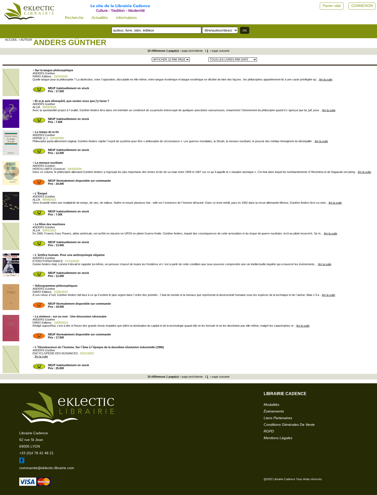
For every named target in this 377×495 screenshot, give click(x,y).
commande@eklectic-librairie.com (46, 468)
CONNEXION (362, 6)
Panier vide (332, 6)
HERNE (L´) (40, 138)
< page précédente (191, 50)
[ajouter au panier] (39, 91)
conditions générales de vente (289, 424)
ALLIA (36, 107)
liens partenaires (278, 418)
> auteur (25, 39)
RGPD (269, 431)
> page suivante (219, 50)
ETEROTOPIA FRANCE (48, 261)
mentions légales (278, 438)
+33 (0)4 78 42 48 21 (36, 453)
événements (274, 411)
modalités (271, 405)
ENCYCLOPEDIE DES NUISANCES (55, 353)
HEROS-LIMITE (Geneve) (49, 168)
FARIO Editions (42, 76)
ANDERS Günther (69, 42)
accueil (11, 39)
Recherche (74, 17)
